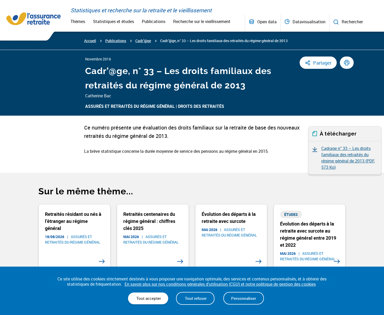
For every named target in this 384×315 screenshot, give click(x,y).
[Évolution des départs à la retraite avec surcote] (258, 261)
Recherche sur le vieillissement (201, 21)
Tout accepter (148, 298)
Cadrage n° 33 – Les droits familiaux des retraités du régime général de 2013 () (348, 157)
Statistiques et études (113, 21)
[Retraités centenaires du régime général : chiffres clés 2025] (180, 261)
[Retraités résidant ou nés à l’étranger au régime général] (102, 261)
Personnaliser (243, 298)
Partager (322, 63)
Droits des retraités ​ (201, 106)
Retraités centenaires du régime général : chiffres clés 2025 (149, 221)
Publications (153, 21)
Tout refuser (195, 298)
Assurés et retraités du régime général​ (130, 106)
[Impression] (347, 63)
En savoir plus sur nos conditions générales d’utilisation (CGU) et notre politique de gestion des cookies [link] (220, 284)
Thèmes (78, 21)
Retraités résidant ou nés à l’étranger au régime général (73, 221)
